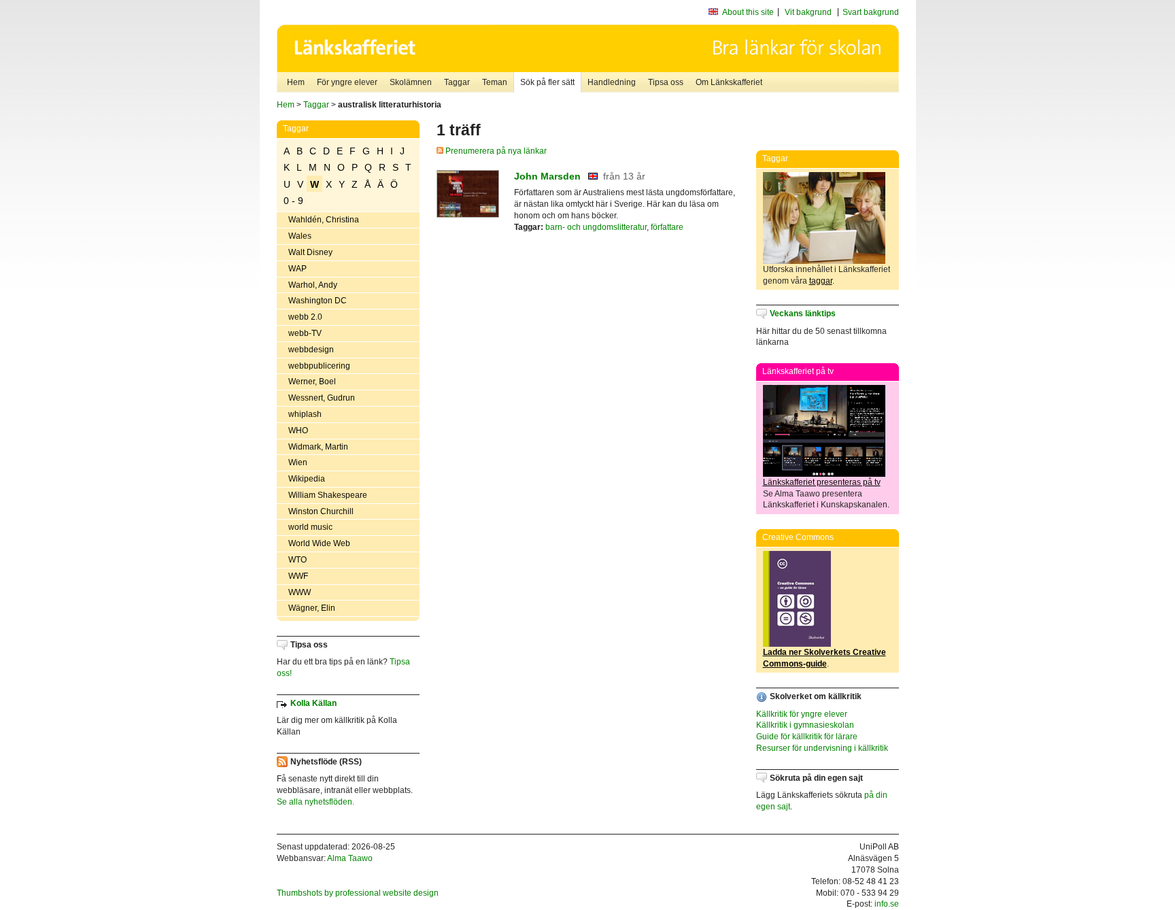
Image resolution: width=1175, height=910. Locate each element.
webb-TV (305, 333)
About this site (748, 12)
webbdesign (311, 349)
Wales (299, 236)
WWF (298, 576)
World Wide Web (319, 543)
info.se (886, 904)
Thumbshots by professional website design (358, 893)
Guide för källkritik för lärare (806, 736)
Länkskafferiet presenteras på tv (822, 482)
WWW (299, 592)
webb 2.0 (305, 317)
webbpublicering (319, 366)
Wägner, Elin (311, 608)
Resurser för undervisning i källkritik (822, 748)
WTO (297, 559)
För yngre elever (347, 82)
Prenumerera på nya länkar (495, 151)
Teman (494, 82)
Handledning (612, 82)
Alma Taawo (350, 858)
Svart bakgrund (870, 12)
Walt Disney (310, 252)
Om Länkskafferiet (729, 82)
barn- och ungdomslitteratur (596, 227)
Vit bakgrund (808, 12)
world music (310, 527)
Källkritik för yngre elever (801, 714)
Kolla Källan (313, 703)
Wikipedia (306, 479)
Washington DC (317, 300)
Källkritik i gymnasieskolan (805, 725)
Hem (296, 82)
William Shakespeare (327, 495)
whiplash (305, 414)
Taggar (457, 82)
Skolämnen (411, 82)
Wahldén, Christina (323, 219)
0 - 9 (293, 200)
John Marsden (547, 176)
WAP (297, 268)
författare (667, 227)
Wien (297, 462)
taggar (820, 281)
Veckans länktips (803, 313)
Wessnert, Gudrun (321, 398)
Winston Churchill (321, 511)
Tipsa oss (665, 82)
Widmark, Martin (318, 447)
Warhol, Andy (312, 285)
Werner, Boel (312, 381)
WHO (298, 430)
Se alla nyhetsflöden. (315, 802)
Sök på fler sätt (547, 82)
